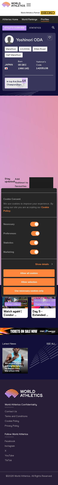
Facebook (10, 441)
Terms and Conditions (16, 416)
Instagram (10, 445)
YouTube (9, 455)
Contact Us (11, 411)
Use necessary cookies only (29, 290)
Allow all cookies (29, 273)
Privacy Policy (12, 425)
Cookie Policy (12, 421)
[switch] (35, 233)
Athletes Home (10, 19)
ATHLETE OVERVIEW (14, 28)
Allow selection (29, 282)
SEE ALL (51, 343)
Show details (42, 264)
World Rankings (29, 19)
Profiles (45, 19)
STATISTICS (35, 28)
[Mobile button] (29, 5)
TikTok (8, 460)
